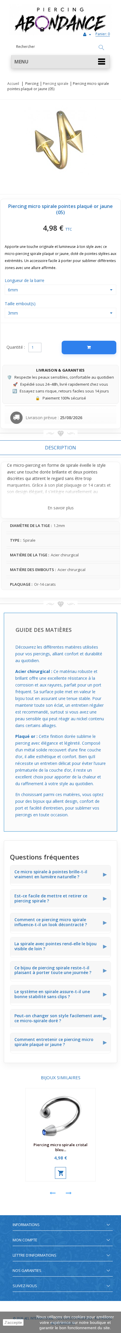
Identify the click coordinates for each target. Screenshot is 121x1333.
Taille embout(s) (21, 303)
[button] (60, 61)
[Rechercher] (101, 48)
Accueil (13, 83)
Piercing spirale (55, 83)
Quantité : (15, 347)
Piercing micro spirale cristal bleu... (60, 1147)
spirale (72, 465)
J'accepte (13, 1322)
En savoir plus (61, 508)
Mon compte (25, 1240)
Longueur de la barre (25, 280)
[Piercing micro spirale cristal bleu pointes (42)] (60, 1114)
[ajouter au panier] (60, 1173)
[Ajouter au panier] (89, 347)
